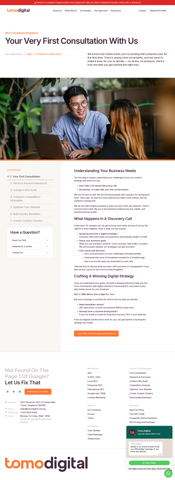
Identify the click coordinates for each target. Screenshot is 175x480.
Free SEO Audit (137, 414)
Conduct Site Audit (139, 381)
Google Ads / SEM (96, 393)
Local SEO (92, 381)
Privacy (91, 414)
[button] (170, 428)
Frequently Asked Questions (143, 418)
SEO (90, 373)
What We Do (71, 10)
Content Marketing (96, 397)
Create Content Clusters (141, 393)
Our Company (94, 410)
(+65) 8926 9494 (28, 412)
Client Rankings (95, 434)
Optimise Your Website (141, 389)
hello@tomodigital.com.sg (33, 409)
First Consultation (138, 373)
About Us (57, 10)
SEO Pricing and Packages (142, 422)
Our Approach (101, 10)
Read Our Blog (137, 410)
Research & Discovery (140, 377)
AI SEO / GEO (94, 377)
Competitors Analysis (140, 385)
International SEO (96, 389)
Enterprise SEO (95, 385)
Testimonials (94, 438)
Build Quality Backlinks (140, 397)
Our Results (85, 10)
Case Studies (94, 430)
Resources (116, 10)
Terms (91, 418)
